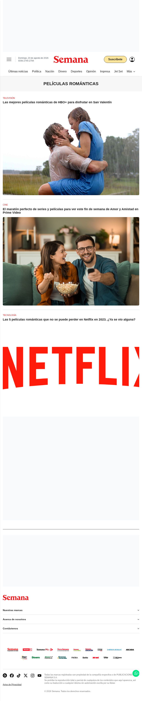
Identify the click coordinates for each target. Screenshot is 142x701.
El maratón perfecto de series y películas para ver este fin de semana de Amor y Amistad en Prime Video (70, 210)
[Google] (5, 675)
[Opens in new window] (12, 675)
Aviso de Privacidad (16, 684)
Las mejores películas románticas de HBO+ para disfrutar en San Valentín (57, 102)
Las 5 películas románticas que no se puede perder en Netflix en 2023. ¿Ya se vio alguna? (69, 319)
